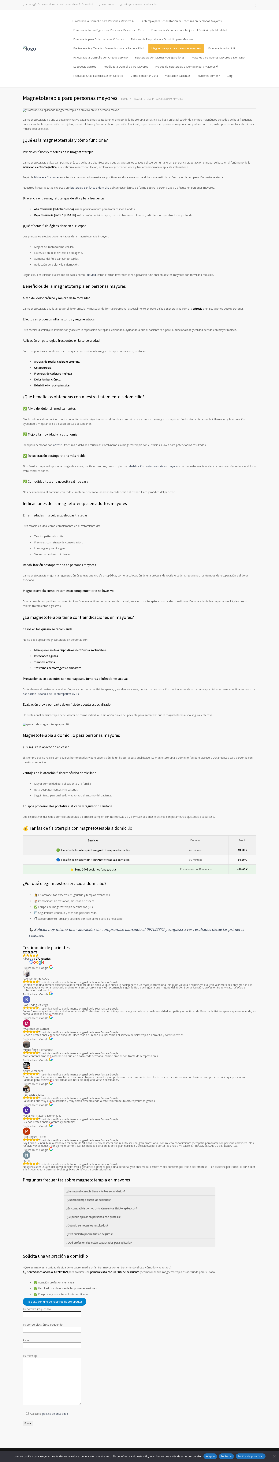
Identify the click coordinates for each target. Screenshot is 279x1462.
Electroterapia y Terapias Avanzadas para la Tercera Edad (108, 48)
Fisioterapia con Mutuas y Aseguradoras (159, 57)
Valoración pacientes (178, 75)
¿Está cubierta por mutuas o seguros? (89, 1234)
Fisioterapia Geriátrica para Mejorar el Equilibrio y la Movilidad (189, 30)
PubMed (91, 275)
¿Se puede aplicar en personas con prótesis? (93, 1217)
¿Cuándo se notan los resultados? (87, 1225)
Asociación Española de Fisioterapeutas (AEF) (51, 694)
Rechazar (226, 1456)
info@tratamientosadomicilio (140, 4)
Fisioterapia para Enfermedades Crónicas (98, 39)
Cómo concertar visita (144, 75)
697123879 (108, 4)
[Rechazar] (274, 1456)
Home (124, 98)
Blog (229, 75)
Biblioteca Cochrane (46, 177)
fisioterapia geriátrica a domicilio (89, 187)
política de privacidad (55, 1413)
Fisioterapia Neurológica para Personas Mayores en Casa (108, 30)
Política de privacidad (251, 1456)
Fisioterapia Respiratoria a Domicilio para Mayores (162, 39)
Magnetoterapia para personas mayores (176, 48)
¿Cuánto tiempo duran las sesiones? (88, 1200)
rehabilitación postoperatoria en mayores (153, 466)
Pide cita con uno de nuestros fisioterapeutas (55, 1302)
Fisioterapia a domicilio (222, 48)
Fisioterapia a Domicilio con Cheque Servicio (100, 57)
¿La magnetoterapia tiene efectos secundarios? (95, 1191)
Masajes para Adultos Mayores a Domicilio (218, 57)
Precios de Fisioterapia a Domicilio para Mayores (185, 66)
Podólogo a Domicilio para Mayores (125, 66)
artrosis (57, 445)
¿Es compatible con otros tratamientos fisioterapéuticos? (101, 1208)
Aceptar (210, 1456)
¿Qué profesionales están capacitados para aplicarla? (99, 1242)
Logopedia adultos (84, 66)
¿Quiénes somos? (209, 75)
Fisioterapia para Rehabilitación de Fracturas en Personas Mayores (181, 21)
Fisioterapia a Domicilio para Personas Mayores (101, 21)
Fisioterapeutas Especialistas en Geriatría (98, 75)
